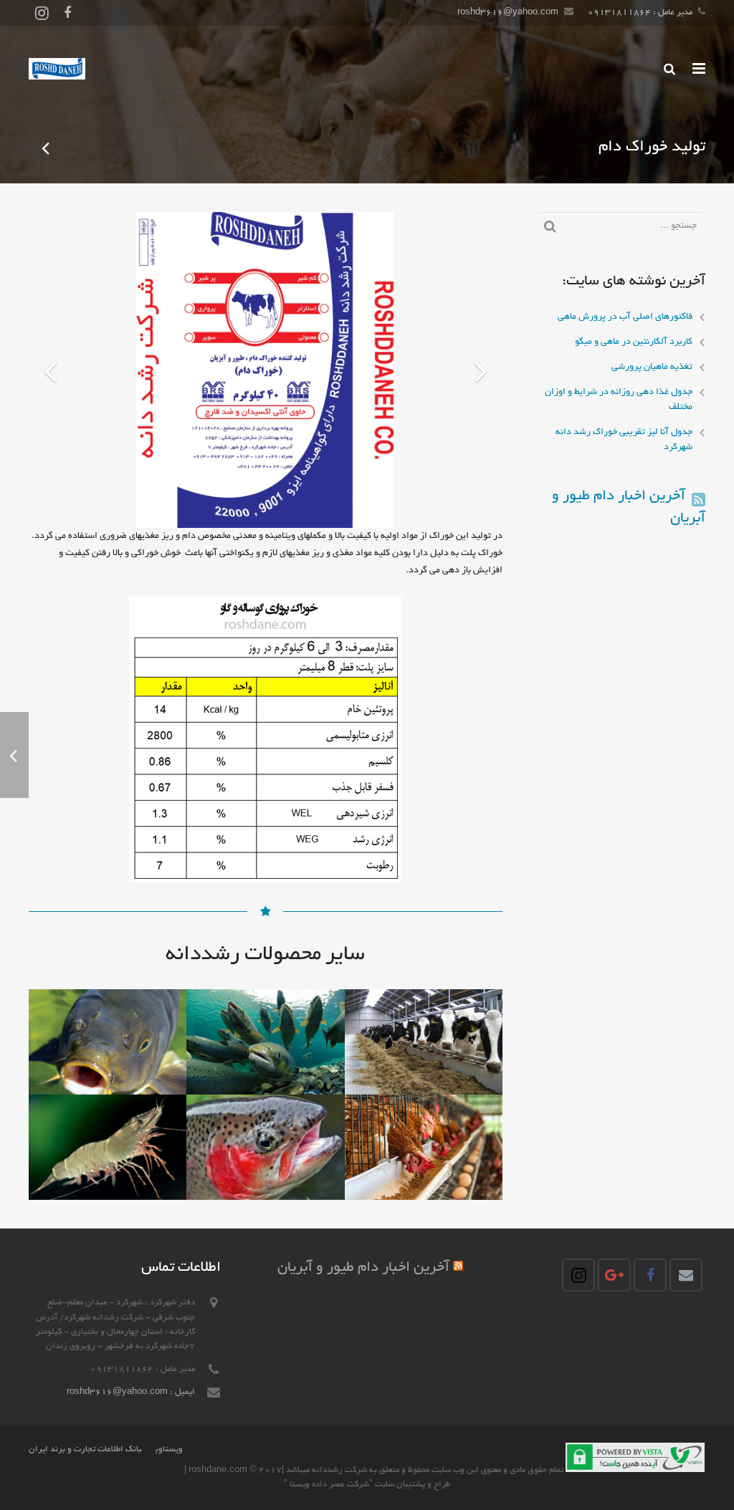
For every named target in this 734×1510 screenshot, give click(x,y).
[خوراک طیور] (423, 1147)
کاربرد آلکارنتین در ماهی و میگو (633, 342)
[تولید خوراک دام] (423, 1042)
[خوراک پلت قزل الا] (47, 147)
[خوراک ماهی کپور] (107, 1042)
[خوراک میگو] (107, 1147)
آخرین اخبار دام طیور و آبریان (363, 1268)
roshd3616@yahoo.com (507, 12)
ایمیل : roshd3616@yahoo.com (131, 1392)
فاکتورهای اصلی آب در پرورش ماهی (625, 317)
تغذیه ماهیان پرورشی (651, 367)
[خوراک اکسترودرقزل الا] (265, 1147)
